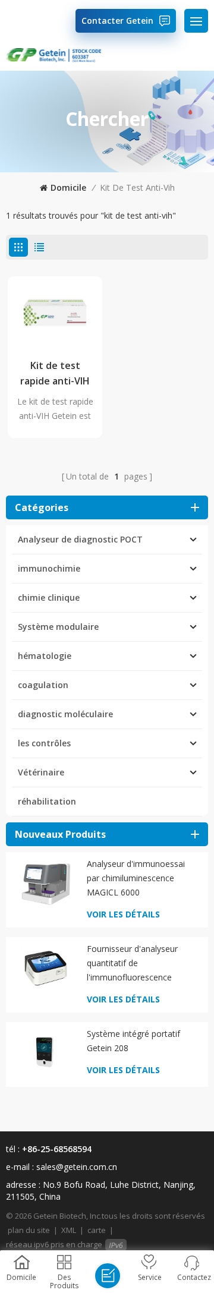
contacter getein (117, 20)
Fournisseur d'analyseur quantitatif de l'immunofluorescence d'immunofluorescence (132, 964)
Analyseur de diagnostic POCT (80, 539)
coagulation (43, 684)
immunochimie (49, 568)
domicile (68, 187)
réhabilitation (47, 801)
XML (68, 1230)
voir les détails (123, 914)
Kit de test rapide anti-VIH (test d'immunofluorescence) (55, 374)
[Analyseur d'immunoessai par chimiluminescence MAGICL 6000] (46, 883)
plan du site (29, 1230)
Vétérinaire (41, 772)
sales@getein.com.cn (76, 1166)
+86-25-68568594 (57, 1149)
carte (96, 1230)
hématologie (44, 655)
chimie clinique (49, 597)
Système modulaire (58, 626)
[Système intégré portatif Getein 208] (46, 1053)
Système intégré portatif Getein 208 (133, 1041)
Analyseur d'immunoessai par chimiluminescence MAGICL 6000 (136, 878)
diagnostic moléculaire (65, 714)
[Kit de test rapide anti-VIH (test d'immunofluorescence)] (55, 312)
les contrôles (44, 743)
